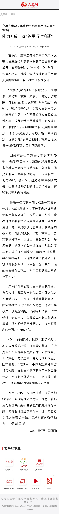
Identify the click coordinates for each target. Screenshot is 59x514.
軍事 (13, 14)
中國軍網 (44, 46)
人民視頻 (35, 488)
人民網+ (38, 469)
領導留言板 (22, 488)
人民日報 (9, 469)
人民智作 (49, 488)
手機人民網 (9, 488)
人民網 (3, 14)
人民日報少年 (24, 469)
